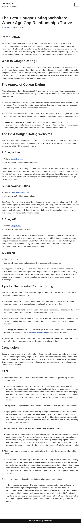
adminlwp (7, 27)
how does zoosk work (37, 332)
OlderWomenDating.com (20, 192)
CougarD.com (16, 226)
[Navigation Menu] (76, 4)
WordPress (48, 521)
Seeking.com (15, 259)
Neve (31, 521)
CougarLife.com (17, 159)
